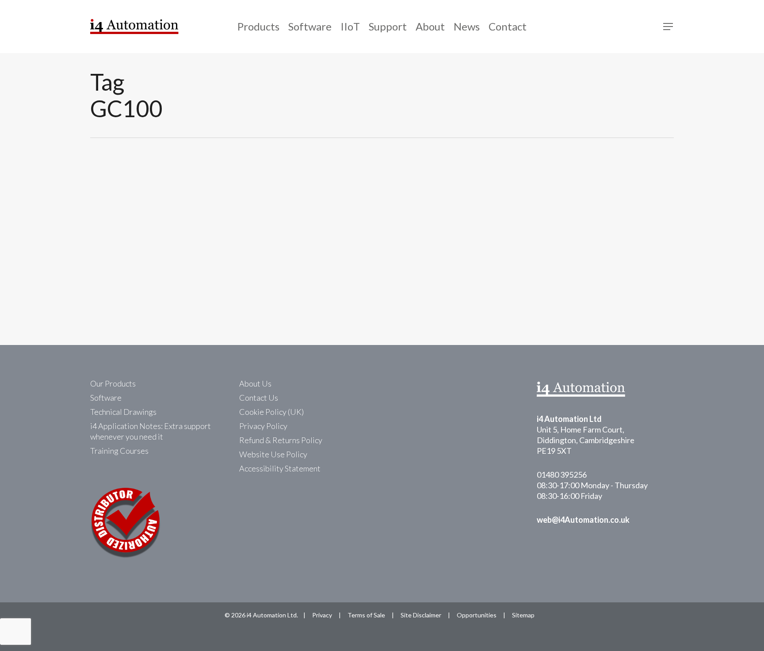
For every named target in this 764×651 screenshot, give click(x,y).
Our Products (113, 383)
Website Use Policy (273, 454)
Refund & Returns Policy (280, 440)
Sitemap (523, 615)
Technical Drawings (123, 412)
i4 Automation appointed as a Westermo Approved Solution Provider (336, 242)
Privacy (322, 615)
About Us (255, 383)
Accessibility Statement (280, 468)
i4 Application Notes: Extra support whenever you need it (150, 431)
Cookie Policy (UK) (271, 412)
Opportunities (477, 615)
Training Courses (119, 451)
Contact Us (258, 397)
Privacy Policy (263, 426)
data (101, 228)
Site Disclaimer (421, 615)
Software (106, 397)
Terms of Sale (366, 615)
